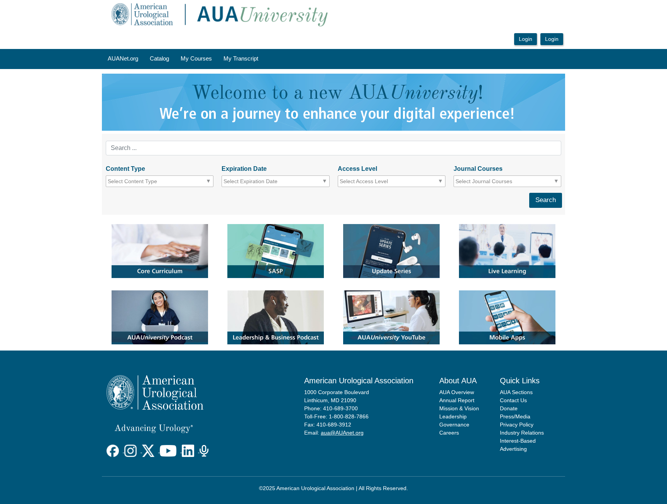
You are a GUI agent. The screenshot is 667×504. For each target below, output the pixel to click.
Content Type (125, 168)
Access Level (357, 168)
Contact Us (513, 400)
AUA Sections (516, 392)
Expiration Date (244, 168)
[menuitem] (123, 59)
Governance (454, 424)
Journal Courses (478, 168)
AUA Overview (456, 392)
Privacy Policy (516, 424)
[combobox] (142, 181)
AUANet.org (123, 59)
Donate (509, 408)
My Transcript (240, 59)
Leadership (453, 416)
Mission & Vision (459, 408)
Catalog (159, 59)
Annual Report (456, 400)
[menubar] (183, 59)
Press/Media (515, 416)
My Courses (196, 59)
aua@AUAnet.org (342, 433)
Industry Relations (522, 433)
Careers (449, 433)
